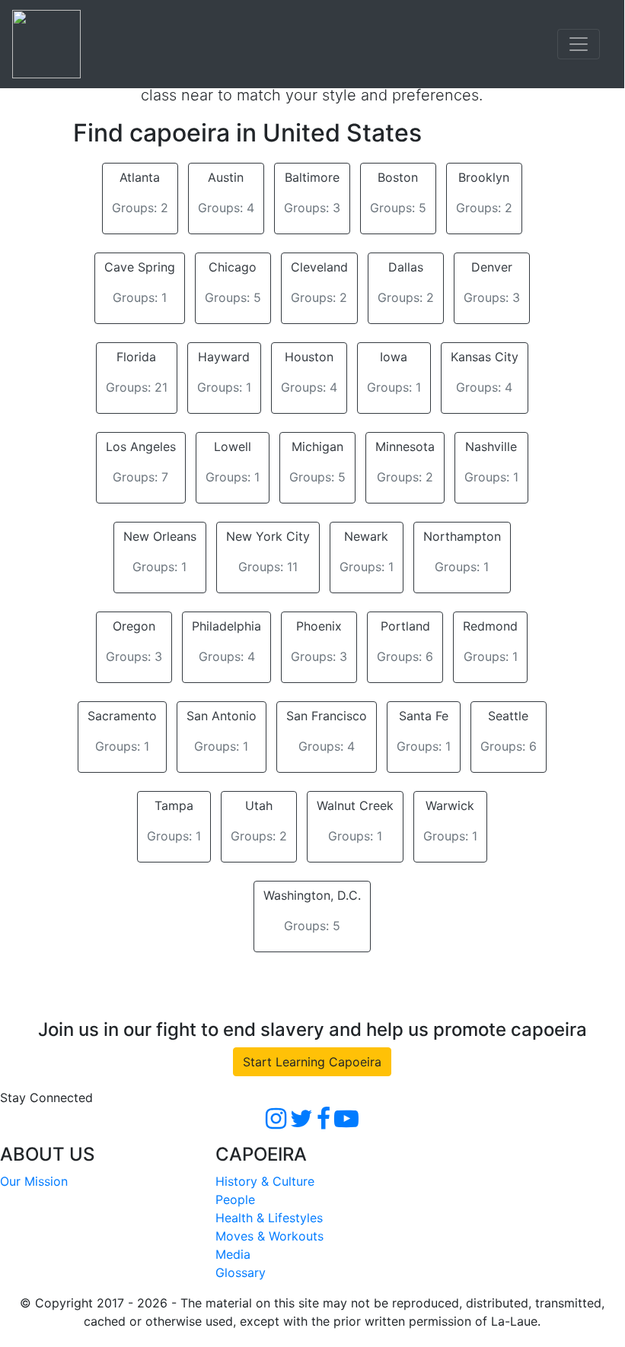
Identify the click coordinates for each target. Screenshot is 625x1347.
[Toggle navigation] (578, 44)
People (235, 1199)
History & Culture (264, 1181)
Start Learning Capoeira (312, 1061)
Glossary (240, 1272)
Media (232, 1254)
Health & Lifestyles (269, 1217)
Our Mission (34, 1181)
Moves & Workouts (269, 1236)
